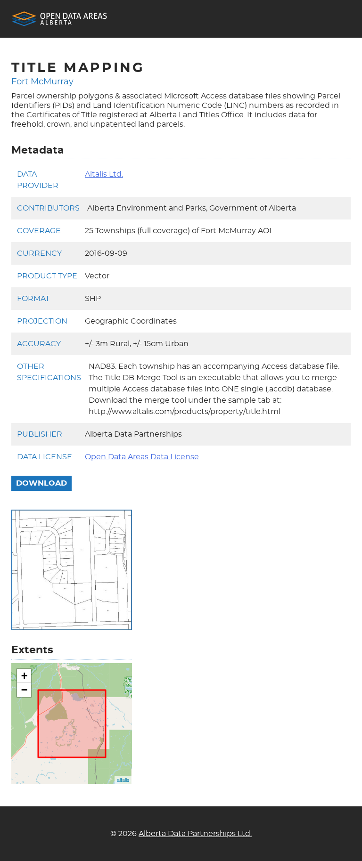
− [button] (24, 690)
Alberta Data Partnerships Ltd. (195, 833)
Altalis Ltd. (104, 174)
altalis (123, 779)
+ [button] (24, 676)
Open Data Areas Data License (142, 457)
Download (41, 483)
